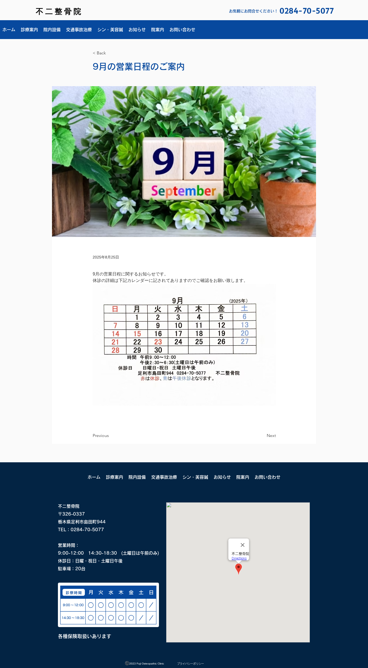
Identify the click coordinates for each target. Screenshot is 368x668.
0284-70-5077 (87, 529)
